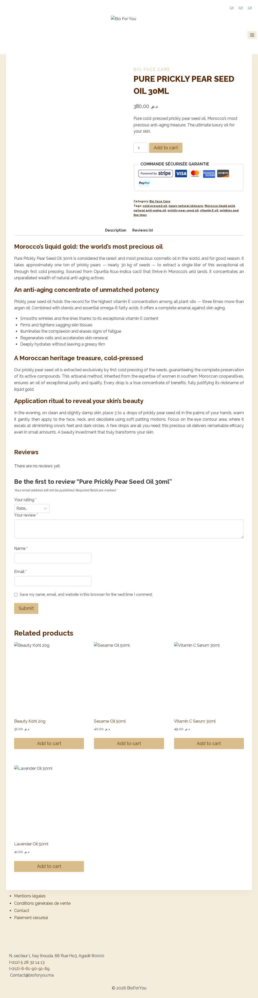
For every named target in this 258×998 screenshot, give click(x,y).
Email (20, 571)
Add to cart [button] (49, 743)
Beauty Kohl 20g (29, 721)
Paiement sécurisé (31, 917)
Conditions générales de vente (42, 903)
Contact (21, 910)
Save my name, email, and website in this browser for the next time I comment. (86, 594)
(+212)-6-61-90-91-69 (29, 968)
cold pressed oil (155, 206)
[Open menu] (252, 35)
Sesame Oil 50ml (110, 721)
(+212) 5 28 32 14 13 (27, 962)
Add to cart (166, 147)
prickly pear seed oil (183, 210)
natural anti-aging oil (150, 210)
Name (21, 548)
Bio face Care (152, 69)
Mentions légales (30, 896)
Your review (26, 515)
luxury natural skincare (186, 206)
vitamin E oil (209, 210)
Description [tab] (115, 230)
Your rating (25, 499)
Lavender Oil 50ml (31, 844)
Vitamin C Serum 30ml (195, 721)
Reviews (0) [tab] (142, 230)
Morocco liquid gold (220, 206)
